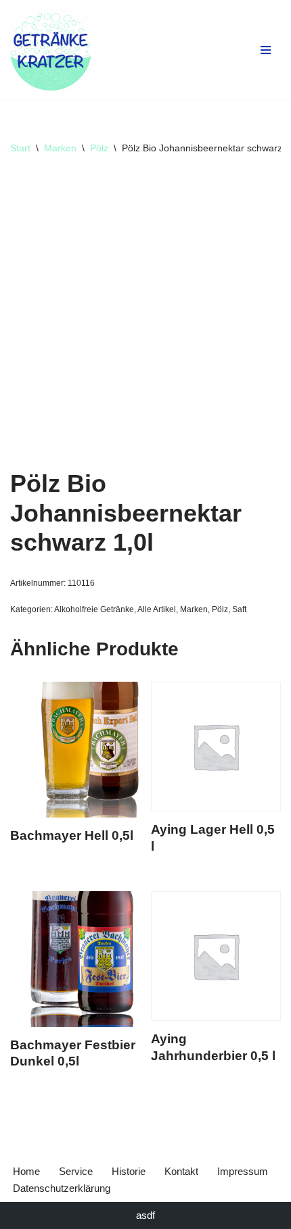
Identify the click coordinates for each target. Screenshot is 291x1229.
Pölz (99, 148)
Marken (60, 148)
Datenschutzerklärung (61, 1188)
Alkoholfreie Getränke (94, 609)
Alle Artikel (156, 609)
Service (76, 1171)
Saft (239, 609)
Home (26, 1171)
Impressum (242, 1171)
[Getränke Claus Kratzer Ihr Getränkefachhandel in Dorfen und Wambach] (50, 50)
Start (20, 148)
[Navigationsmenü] (265, 50)
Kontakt (181, 1171)
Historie (129, 1171)
